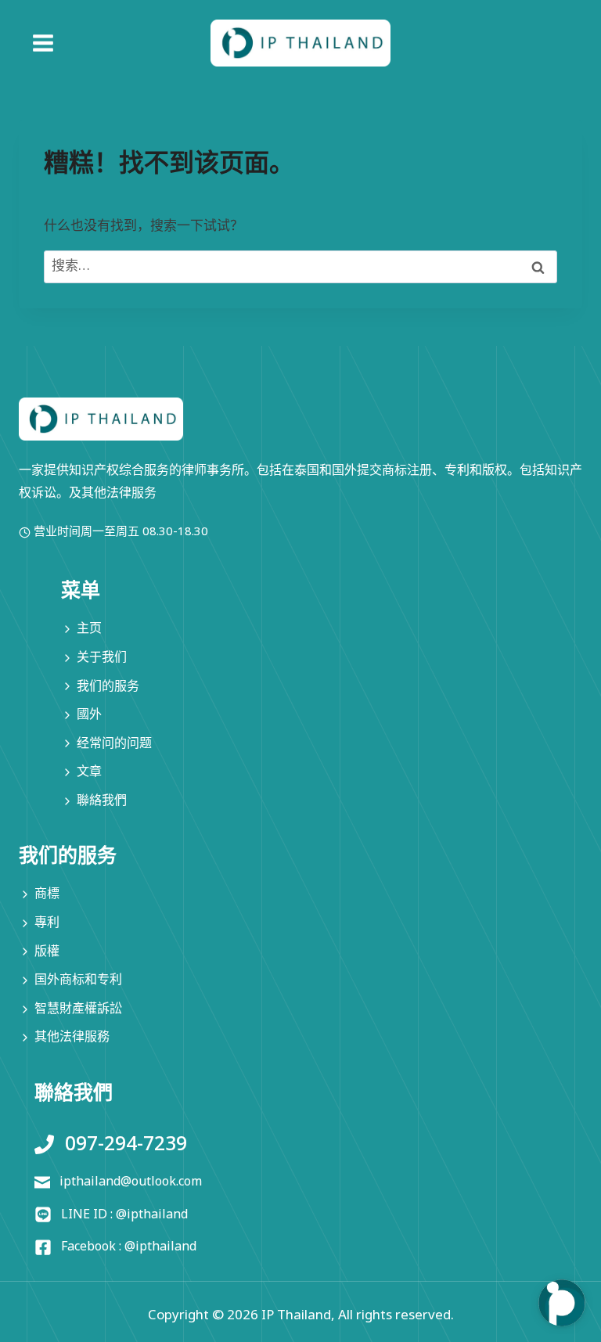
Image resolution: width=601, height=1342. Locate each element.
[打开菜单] (34, 43)
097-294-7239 (126, 1144)
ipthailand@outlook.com (130, 1181)
